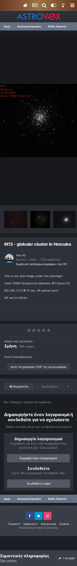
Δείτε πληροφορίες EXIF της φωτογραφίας (38, 367)
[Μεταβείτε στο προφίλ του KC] (9, 258)
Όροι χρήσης (8, 560)
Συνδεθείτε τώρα (38, 483)
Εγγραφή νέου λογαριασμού (38, 458)
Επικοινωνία (48, 523)
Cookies (64, 523)
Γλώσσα (13, 523)
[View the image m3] (64, 219)
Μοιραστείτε (20, 386)
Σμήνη (10, 346)
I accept (68, 558)
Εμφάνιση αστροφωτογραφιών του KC (41, 264)
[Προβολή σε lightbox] (38, 120)
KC (24, 255)
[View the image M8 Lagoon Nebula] (40, 219)
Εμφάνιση (30, 523)
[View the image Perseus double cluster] (15, 219)
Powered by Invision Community (38, 527)
